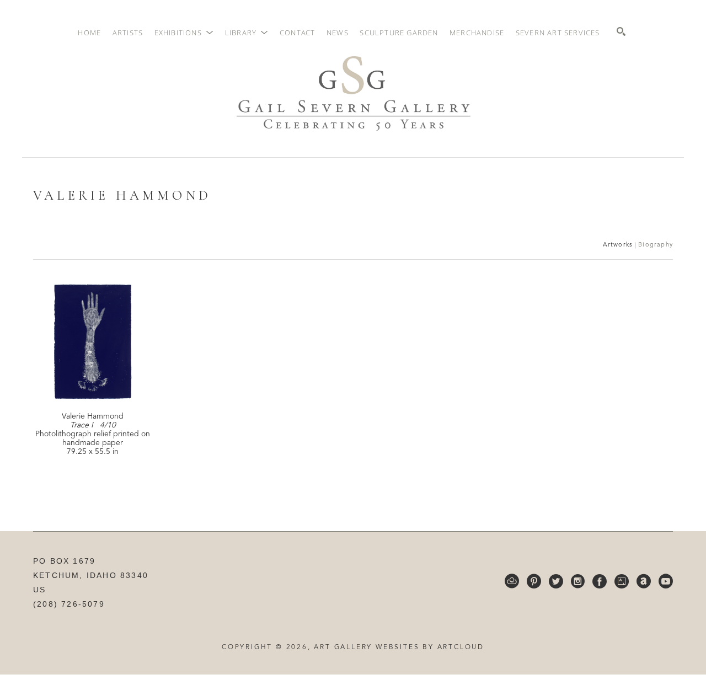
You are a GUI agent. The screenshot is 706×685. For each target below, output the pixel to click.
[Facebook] (599, 581)
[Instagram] (578, 581)
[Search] (621, 31)
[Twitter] (556, 581)
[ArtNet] (644, 581)
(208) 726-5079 (69, 604)
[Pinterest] (534, 581)
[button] (184, 33)
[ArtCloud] (512, 581)
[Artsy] (621, 581)
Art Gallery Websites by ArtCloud (399, 647)
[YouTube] (666, 581)
